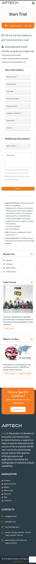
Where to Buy (10, 373)
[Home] (7, 26)
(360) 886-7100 (10, 522)
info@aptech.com (10, 516)
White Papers (11, 268)
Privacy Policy (18, 561)
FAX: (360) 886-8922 (12, 527)
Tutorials (9, 264)
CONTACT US (18, 409)
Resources (7, 494)
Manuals (9, 260)
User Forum (9, 328)
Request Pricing (25, 373)
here (16, 235)
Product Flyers (11, 272)
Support (6, 487)
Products (7, 480)
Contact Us (7, 500)
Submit (18, 188)
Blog (5, 497)
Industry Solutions (10, 484)
